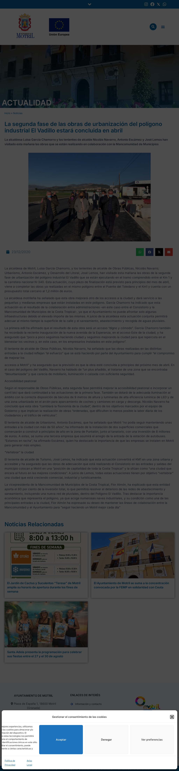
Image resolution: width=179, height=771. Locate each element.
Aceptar (61, 739)
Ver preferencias (152, 739)
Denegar (106, 739)
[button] (172, 717)
